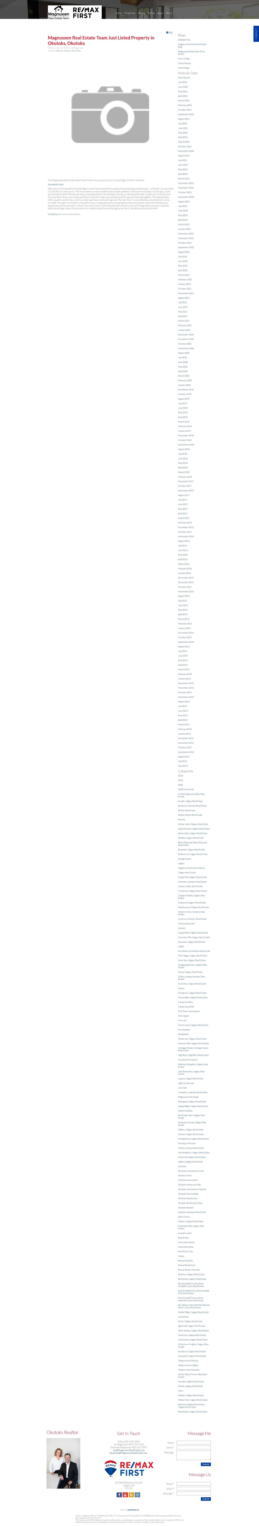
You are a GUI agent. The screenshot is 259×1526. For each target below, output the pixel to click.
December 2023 (186, 183)
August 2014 (184, 646)
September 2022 (186, 247)
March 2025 (183, 141)
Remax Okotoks (185, 1260)
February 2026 (185, 105)
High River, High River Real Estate (193, 1055)
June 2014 (183, 655)
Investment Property (188, 1059)
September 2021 (186, 293)
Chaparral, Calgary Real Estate (192, 902)
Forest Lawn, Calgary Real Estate (193, 1025)
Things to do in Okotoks (188, 1369)
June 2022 (183, 261)
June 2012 (183, 765)
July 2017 (182, 499)
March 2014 (183, 669)
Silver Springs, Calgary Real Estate (193, 1330)
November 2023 (186, 187)
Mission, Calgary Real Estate (191, 1134)
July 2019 (182, 403)
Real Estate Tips (185, 1251)
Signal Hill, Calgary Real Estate (191, 1326)
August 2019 (184, 398)
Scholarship (183, 1316)
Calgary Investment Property (191, 868)
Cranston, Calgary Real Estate (191, 942)
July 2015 (182, 600)
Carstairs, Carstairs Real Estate (192, 881)
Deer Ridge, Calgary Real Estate (192, 955)
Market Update (185, 1110)
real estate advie (185, 1246)
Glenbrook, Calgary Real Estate (192, 1038)
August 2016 (184, 541)
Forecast (182, 1020)
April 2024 (183, 174)
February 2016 (185, 568)
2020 (180, 784)
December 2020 (186, 334)
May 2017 (183, 508)
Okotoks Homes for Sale (189, 1184)
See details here (56, 184)
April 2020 (183, 371)
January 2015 (184, 628)
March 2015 (183, 619)
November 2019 (186, 389)
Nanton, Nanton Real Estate (191, 1148)
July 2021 (182, 302)
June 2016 (183, 550)
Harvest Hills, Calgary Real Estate (193, 1043)
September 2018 (186, 444)
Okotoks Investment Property (192, 1189)
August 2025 (184, 119)
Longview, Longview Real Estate (192, 1092)
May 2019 (183, 412)
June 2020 (183, 362)
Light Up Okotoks (186, 1083)
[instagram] (138, 1495)
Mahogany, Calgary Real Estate (192, 1101)
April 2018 (183, 467)
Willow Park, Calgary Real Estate (193, 1399)
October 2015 (184, 586)
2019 (180, 780)
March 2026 (183, 100)
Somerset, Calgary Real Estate (192, 1335)
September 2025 (186, 114)
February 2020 (185, 380)
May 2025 (183, 132)
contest (181, 928)
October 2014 (184, 637)
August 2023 (184, 201)
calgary (181, 863)
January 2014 (184, 678)
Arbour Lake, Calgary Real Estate (193, 824)
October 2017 (184, 486)
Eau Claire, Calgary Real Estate (192, 983)
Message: (169, 1452)
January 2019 (184, 431)
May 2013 (183, 715)
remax (181, 1256)
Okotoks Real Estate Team (190, 1203)
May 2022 (183, 265)
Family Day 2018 (186, 1006)
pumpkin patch (185, 1233)
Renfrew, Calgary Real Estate (191, 1274)
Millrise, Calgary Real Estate (190, 1129)
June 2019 (183, 408)
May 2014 (183, 660)
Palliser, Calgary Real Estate (190, 1221)
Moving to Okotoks (187, 1143)
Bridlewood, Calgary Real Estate (193, 854)
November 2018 (186, 435)
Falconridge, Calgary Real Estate (193, 997)
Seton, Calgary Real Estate (190, 1321)
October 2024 (184, 146)
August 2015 (184, 596)
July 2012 (182, 761)
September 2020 (186, 348)
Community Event (186, 923)
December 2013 (186, 683)
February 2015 (185, 623)
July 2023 (182, 206)
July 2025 (182, 123)
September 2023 (186, 197)
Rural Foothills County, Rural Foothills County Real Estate (191, 1284)
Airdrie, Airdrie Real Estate (190, 815)
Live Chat (182, 1087)
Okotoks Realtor (185, 1207)
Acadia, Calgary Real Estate (190, 801)
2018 (180, 775)
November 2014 (186, 632)
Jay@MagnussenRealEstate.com (129, 1450)
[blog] (132, 1495)
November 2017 (186, 481)
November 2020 (186, 339)
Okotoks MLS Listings (188, 1193)
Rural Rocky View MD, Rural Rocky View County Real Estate (194, 1306)
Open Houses (184, 63)
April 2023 (183, 219)
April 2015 (183, 614)
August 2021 (184, 297)
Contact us (53, 214)
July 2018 (182, 453)
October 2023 (184, 192)
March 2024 (183, 178)
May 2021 (183, 311)
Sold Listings (183, 67)
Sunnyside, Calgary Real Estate (192, 1356)
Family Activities (185, 1002)
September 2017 (186, 490)
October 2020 (184, 343)
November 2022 (186, 238)
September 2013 (186, 697)
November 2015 (186, 582)
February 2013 (185, 729)
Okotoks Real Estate (187, 1198)
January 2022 (184, 284)
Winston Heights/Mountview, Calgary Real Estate (191, 1405)
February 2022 (185, 279)
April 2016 (183, 559)
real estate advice (186, 1242)
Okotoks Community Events (191, 1170)
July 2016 (182, 545)
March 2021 (183, 320)
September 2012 (186, 752)
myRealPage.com (133, 1510)
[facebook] (120, 1495)
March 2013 (183, 724)
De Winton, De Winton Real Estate (194, 951)
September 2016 (186, 536)
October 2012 (184, 747)
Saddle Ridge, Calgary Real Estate (193, 1312)
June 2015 (183, 605)
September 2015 (186, 591)
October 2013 (184, 692)
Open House (184, 1216)
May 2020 (183, 366)
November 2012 (186, 742)
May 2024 (183, 169)
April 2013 (183, 720)
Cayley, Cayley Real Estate (190, 886)
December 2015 (186, 577)
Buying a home (184, 858)
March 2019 (183, 421)
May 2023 (183, 215)
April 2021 (183, 316)
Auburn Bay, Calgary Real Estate (192, 833)
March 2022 (183, 275)
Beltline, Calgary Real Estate (191, 837)
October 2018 (184, 440)
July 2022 (182, 256)
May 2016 (183, 554)
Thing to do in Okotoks (188, 1360)
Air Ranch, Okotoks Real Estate (192, 805)
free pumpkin (184, 1029)
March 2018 (183, 472)
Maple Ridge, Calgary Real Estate (193, 1106)
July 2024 (182, 160)
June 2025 (183, 128)
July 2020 (182, 357)
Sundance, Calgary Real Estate (192, 1351)
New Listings (184, 58)
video (180, 1390)
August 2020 (184, 353)
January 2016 (184, 573)
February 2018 (185, 476)
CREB (181, 946)
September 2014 (186, 642)
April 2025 (183, 137)
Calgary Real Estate (187, 872)
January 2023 (184, 229)
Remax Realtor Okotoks (189, 1269)
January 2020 (184, 385)
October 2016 (184, 531)
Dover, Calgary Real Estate (190, 972)
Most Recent (184, 77)
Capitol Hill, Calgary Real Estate (192, 877)
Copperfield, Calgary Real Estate (193, 932)
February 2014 (185, 674)
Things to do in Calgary (188, 1365)
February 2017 (185, 522)
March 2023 (183, 224)
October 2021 (184, 288)
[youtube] (126, 1495)
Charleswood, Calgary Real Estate (193, 907)
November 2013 (186, 687)
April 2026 (183, 96)
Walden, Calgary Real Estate (191, 1395)
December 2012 (186, 738)
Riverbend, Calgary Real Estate (192, 1279)
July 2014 (182, 651)
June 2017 (183, 504)
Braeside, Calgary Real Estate (191, 849)
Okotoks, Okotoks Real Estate (68, 51)
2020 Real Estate (186, 789)
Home (119, 13)
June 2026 (183, 86)
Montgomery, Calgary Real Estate (193, 1138)
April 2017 (183, 513)
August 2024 (184, 155)
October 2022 (184, 242)
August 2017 (184, 495)
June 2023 (183, 210)
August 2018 (184, 449)
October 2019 (184, 394)
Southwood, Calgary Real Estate (192, 1339)
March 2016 (183, 564)
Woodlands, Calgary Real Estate (192, 1411)
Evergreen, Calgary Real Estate (192, 993)
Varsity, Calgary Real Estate (190, 1386)
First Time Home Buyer (189, 1011)
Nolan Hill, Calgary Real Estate (192, 1157)
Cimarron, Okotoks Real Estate (192, 919)
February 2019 (185, 426)
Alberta (181, 819)
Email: (169, 1447)
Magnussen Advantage (188, 1097)
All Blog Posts (184, 39)
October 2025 (184, 109)
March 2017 (183, 518)
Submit (205, 1464)
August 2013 (184, 701)
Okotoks (182, 1166)
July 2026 (182, 82)
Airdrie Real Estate (186, 810)
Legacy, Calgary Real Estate (190, 1078)
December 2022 (186, 233)
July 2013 (182, 706)
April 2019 (183, 417)
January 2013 (184, 733)
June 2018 (183, 458)
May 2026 (183, 91)
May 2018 (183, 463)
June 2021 (183, 307)
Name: (171, 1442)
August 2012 (184, 756)
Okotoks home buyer (188, 1180)
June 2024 (183, 164)
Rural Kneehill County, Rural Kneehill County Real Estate (191, 1299)
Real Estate (183, 1237)
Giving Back (183, 1034)
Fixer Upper (183, 1015)
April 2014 (183, 664)
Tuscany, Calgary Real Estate (191, 1381)
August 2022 (184, 252)
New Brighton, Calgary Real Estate (194, 1152)
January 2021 (184, 330)
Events (181, 988)
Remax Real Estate (186, 1265)
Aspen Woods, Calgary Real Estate (194, 828)
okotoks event (184, 1175)
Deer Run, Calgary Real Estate (192, 960)
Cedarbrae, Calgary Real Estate (192, 891)
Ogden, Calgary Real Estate (190, 1161)
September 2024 (186, 151)
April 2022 (183, 270)
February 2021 (185, 325)
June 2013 (183, 710)
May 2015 (183, 609)
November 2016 (186, 527)
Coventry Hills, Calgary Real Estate (194, 937)
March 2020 (183, 375)
